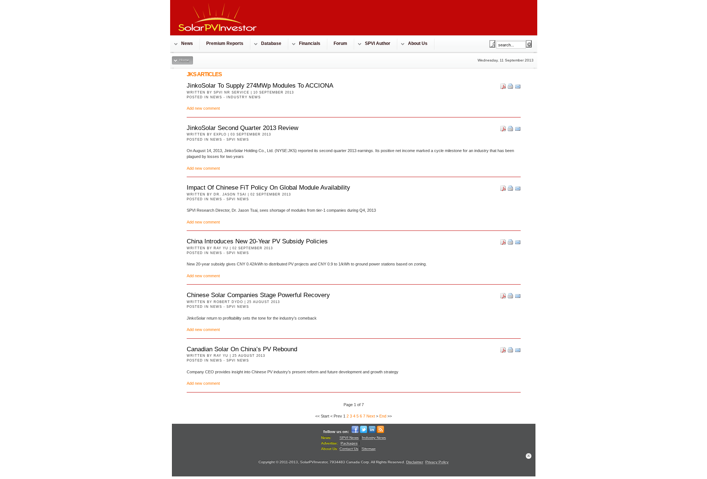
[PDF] (503, 87)
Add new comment (203, 108)
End (382, 416)
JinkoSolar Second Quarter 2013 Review (242, 127)
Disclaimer (414, 462)
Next (370, 416)
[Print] (510, 87)
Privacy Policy (437, 462)
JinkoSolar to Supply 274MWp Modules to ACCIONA (260, 85)
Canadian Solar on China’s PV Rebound (242, 349)
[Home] (218, 33)
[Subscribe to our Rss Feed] (380, 431)
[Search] (492, 43)
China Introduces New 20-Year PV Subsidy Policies (257, 241)
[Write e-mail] (518, 87)
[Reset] (529, 43)
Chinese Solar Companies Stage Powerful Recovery (258, 295)
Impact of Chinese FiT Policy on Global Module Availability (268, 187)
